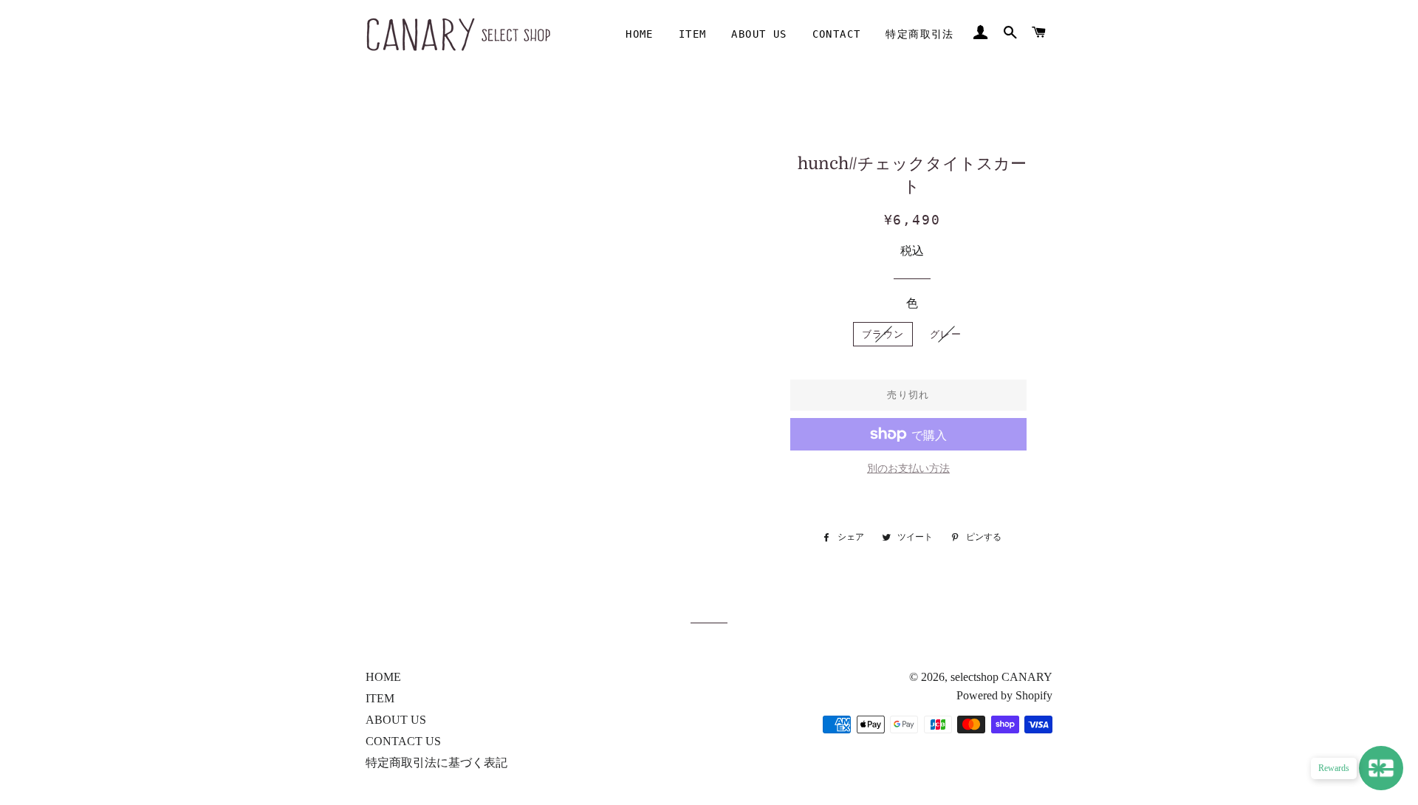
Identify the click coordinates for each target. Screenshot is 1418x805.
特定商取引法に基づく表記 (436, 762)
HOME (640, 34)
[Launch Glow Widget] (1381, 768)
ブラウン (883, 334)
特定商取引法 (919, 34)
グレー (946, 334)
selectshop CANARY (1001, 677)
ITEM (693, 34)
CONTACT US (403, 741)
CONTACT (836, 34)
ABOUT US (759, 34)
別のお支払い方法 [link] (908, 468)
